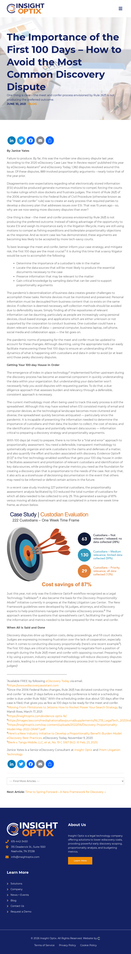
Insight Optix (83, 750)
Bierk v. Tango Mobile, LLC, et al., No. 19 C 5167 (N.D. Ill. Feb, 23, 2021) (53, 742)
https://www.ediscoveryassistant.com (33, 685)
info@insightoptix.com (25, 856)
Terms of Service (44, 945)
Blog (32, 104)
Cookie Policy (88, 945)
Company (17, 889)
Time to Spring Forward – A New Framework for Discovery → (65, 792)
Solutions (16, 883)
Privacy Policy (67, 945)
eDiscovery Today (57, 681)
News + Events (20, 894)
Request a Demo (21, 911)
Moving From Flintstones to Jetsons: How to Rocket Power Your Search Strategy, (63, 707)
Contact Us (17, 906)
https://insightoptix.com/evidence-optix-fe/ (37, 716)
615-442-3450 (19, 841)
